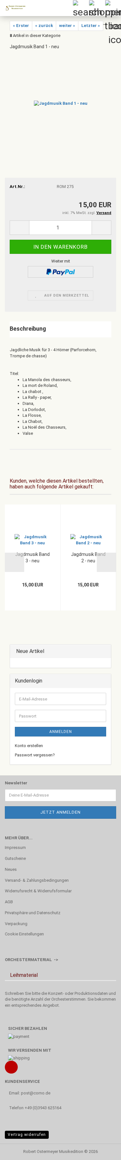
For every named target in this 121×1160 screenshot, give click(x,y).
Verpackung (16, 923)
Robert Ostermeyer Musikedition (53, 1151)
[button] (19, 227)
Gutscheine (15, 858)
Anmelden (60, 731)
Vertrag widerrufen (27, 1134)
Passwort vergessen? (35, 755)
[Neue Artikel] (104, 651)
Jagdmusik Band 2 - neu (88, 557)
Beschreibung (28, 328)
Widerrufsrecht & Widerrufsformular (38, 890)
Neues (11, 869)
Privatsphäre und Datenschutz (32, 912)
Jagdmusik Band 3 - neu (32, 557)
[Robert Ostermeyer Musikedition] (13, 8)
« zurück (44, 25)
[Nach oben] (103, 1150)
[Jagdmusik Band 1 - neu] (60, 103)
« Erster (21, 25)
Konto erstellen (29, 745)
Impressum (15, 847)
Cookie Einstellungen (24, 934)
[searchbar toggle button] (81, 8)
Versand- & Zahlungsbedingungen (37, 880)
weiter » (67, 25)
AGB (9, 901)
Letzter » (90, 25)
